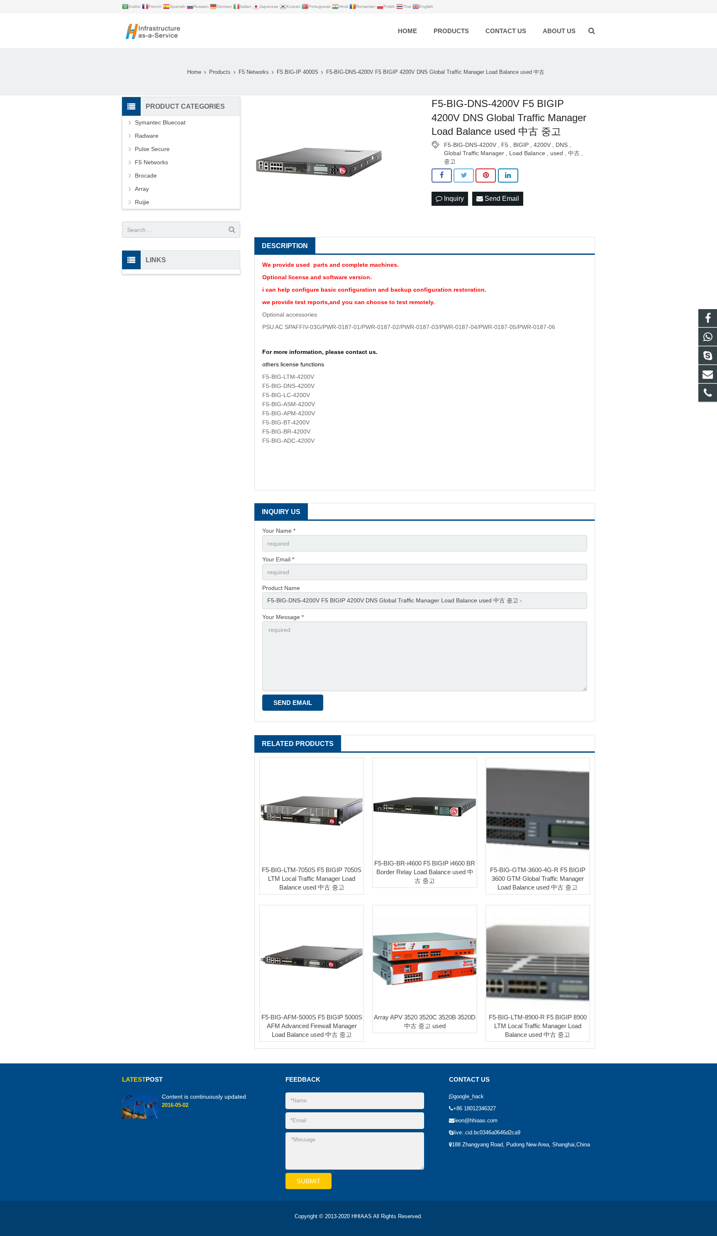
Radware (147, 135)
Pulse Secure (152, 149)
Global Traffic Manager (474, 153)
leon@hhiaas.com (476, 1121)
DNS (562, 144)
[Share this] (442, 175)
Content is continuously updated (204, 1096)
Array (142, 188)
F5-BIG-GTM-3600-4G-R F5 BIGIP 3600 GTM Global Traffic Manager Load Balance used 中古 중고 (537, 878)
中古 (574, 153)
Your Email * (278, 559)
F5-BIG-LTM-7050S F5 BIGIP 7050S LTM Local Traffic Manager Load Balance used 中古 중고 (311, 878)
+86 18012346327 (474, 1109)
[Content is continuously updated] (140, 1117)
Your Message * (283, 617)
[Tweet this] (464, 175)
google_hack (469, 1096)
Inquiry (453, 198)
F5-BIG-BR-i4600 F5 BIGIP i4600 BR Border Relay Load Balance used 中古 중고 (424, 872)
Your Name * (278, 530)
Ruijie (142, 202)
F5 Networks (151, 162)
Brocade (146, 175)
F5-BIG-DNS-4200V (470, 144)
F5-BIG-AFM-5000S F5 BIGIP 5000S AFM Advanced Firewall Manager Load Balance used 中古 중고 (311, 1026)
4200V (542, 144)
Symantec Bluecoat (160, 122)
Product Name (281, 588)
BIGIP (521, 144)
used (556, 153)
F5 (504, 144)
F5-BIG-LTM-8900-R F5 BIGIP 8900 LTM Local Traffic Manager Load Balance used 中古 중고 (538, 1026)
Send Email (501, 198)
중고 (450, 161)
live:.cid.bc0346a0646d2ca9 (487, 1133)
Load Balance (527, 153)
